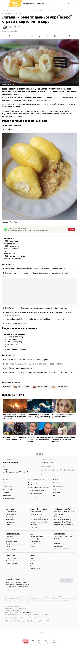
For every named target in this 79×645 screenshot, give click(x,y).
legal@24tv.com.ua (27, 612)
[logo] (15, 4)
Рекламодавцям (7, 495)
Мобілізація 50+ (59, 514)
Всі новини (10, 509)
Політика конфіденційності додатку (38, 487)
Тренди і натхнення (12, 563)
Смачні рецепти (29, 3)
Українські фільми (36, 539)
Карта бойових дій (36, 514)
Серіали (32, 546)
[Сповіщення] (75, 3)
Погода (8, 524)
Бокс (31, 558)
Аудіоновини (10, 522)
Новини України (11, 514)
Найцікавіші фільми (36, 536)
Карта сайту (56, 492)
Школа (56, 541)
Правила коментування (35, 493)
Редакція (5, 483)
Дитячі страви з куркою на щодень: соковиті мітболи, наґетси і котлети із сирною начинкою (38, 105)
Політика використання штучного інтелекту (38, 483)
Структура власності (59, 486)
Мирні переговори (36, 517)
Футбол (32, 561)
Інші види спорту (35, 568)
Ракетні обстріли (35, 511)
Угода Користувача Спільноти (36, 490)
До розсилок (66, 580)
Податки (8, 546)
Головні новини (11, 511)
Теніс (31, 563)
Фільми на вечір (35, 541)
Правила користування (10, 498)
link (41, 470)
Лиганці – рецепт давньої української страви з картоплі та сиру (44, 10)
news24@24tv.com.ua (10, 462)
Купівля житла (10, 561)
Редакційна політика (9, 486)
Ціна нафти (9, 536)
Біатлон (32, 566)
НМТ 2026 (57, 543)
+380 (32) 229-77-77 (16, 610)
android (10, 620)
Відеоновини (10, 519)
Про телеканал (7, 489)
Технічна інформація (34, 497)
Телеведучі (6, 492)
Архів (54, 489)
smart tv (32, 620)
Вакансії (55, 483)
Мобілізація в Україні (62, 509)
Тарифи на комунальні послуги (16, 544)
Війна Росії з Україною (38, 509)
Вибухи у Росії (34, 524)
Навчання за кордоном (61, 549)
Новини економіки (13, 534)
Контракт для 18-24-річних (62, 519)
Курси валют (10, 539)
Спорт (32, 556)
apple (21, 620)
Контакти (55, 479)
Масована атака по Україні (38, 522)
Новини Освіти (59, 534)
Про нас (5, 479)
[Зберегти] (70, 36)
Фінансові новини (12, 541)
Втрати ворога (34, 527)
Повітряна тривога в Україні (39, 519)
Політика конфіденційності (36, 479)
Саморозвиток (58, 546)
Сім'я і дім (13, 31)
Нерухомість (10, 556)
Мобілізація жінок (60, 517)
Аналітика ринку (11, 558)
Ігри (54, 495)
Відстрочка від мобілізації (62, 522)
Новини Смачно (7, 10)
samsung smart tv (43, 620)
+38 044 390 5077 (47, 462)
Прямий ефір (10, 517)
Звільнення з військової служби (64, 511)
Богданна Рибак (14, 27)
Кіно (31, 534)
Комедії (32, 544)
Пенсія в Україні (11, 549)
